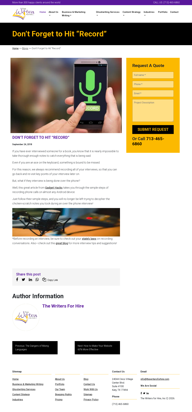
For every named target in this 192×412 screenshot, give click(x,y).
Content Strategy (131, 12)
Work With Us (91, 389)
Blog (86, 379)
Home (43, 12)
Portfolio (162, 12)
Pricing (58, 399)
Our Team (60, 389)
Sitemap (88, 394)
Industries (149, 12)
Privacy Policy (91, 399)
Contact (174, 12)
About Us (53, 12)
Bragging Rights (63, 394)
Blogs (25, 48)
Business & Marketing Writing (73, 14)
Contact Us (89, 384)
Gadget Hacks (54, 187)
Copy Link (53, 280)
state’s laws (89, 238)
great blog (62, 243)
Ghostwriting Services (107, 12)
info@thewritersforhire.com (155, 379)
